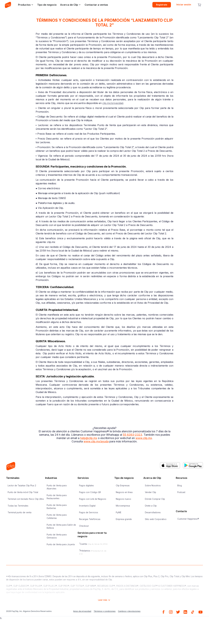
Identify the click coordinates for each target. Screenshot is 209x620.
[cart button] (199, 4)
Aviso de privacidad (82, 611)
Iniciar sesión (183, 4)
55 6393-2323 (132, 434)
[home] (8, 5)
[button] (25, 4)
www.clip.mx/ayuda (96, 441)
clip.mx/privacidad (112, 103)
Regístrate (161, 4)
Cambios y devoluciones (129, 611)
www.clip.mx (144, 438)
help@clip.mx (88, 438)
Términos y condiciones (105, 611)
